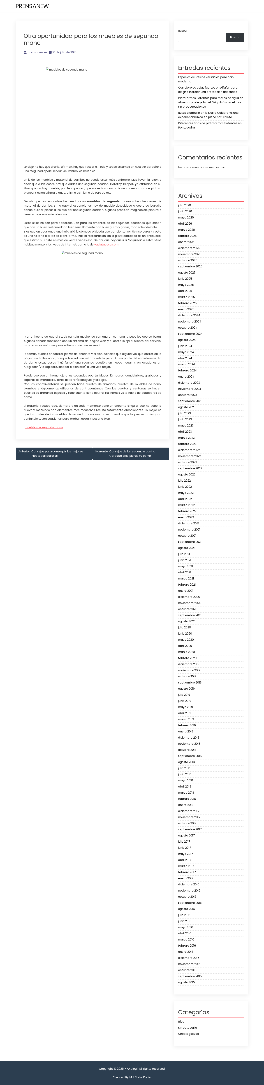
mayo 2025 (186, 285)
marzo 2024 (186, 364)
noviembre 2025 (189, 254)
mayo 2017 (185, 854)
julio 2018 (184, 768)
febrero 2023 (187, 444)
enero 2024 (186, 377)
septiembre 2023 (190, 401)
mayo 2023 (186, 425)
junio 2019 (184, 701)
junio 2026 (185, 211)
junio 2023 (185, 419)
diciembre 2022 (189, 450)
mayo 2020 (186, 640)
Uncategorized (188, 1034)
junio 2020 (185, 633)
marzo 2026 (186, 230)
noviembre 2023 (189, 389)
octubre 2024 (187, 328)
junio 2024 (185, 346)
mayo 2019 (185, 707)
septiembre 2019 (190, 682)
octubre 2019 (187, 676)
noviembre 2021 (189, 529)
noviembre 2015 (189, 964)
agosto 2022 (186, 474)
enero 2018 (185, 805)
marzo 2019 (186, 719)
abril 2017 (184, 860)
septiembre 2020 (190, 615)
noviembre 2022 (189, 456)
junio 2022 (185, 487)
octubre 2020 (187, 609)
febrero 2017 (187, 872)
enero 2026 (186, 242)
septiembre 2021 (190, 542)
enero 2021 (185, 591)
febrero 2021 (187, 585)
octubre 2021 (187, 536)
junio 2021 (184, 560)
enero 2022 (186, 517)
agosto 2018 (186, 762)
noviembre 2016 (189, 890)
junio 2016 (184, 921)
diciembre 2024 (189, 315)
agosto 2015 (186, 982)
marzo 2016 (186, 939)
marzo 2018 (186, 793)
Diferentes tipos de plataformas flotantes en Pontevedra (210, 125)
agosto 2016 (186, 909)
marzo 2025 (186, 297)
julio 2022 (184, 481)
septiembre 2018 (190, 756)
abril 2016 (184, 933)
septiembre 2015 (190, 976)
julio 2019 (184, 695)
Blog (181, 1021)
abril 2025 (185, 291)
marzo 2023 (186, 438)
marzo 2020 (186, 652)
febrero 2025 (187, 303)
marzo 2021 (186, 578)
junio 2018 (184, 774)
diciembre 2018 (188, 738)
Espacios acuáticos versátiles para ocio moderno (206, 79)
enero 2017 (185, 878)
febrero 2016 (187, 946)
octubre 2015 (187, 970)
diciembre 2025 (189, 248)
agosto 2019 (186, 689)
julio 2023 (184, 413)
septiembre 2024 (190, 334)
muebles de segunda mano (44, 427)
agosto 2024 (187, 340)
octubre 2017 (187, 823)
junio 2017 (184, 848)
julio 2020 (184, 627)
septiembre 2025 (190, 266)
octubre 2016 (187, 897)
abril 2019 (184, 713)
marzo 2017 (186, 866)
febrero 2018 (187, 799)
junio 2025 (185, 279)
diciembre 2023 (189, 383)
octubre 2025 (187, 260)
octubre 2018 (187, 750)
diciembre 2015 (188, 958)
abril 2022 (185, 499)
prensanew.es (37, 52)
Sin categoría (187, 1028)
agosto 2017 (186, 835)
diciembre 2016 (188, 884)
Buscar (183, 31)
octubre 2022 (187, 462)
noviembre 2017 (189, 817)
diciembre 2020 (189, 597)
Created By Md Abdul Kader (132, 1077)
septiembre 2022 (190, 468)
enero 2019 (185, 731)
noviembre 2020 (189, 603)
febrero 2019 (187, 725)
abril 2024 (185, 358)
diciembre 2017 (188, 811)
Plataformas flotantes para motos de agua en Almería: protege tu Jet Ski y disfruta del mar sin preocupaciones (210, 102)
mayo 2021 (185, 566)
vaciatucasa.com (106, 244)
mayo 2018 (185, 780)
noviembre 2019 (189, 670)
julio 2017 (184, 842)
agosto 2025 (187, 272)
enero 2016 (185, 952)
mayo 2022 (186, 493)
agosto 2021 (186, 548)
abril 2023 (185, 432)
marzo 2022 (186, 505)
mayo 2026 (186, 217)
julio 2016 (184, 915)
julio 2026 (184, 205)
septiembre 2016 (190, 903)
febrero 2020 (187, 658)
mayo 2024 (186, 352)
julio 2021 (184, 554)
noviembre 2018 (189, 744)
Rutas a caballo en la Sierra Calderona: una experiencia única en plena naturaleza (208, 115)
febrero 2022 (187, 511)
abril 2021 (184, 572)
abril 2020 (185, 646)
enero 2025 (186, 309)
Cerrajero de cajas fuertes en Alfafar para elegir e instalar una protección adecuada (207, 89)
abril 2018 (184, 786)
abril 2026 (185, 224)
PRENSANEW (32, 6)
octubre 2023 (187, 395)
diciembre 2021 (188, 523)
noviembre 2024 (189, 321)
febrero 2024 (187, 370)
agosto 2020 (187, 621)
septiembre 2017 (190, 829)
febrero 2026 (187, 236)
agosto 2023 (186, 407)
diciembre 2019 (188, 664)
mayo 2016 (185, 927)
